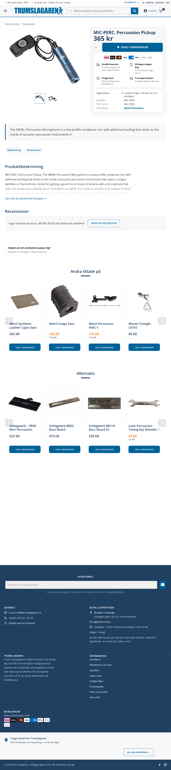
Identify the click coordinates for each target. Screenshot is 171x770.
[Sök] (134, 11)
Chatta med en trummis (22, 623)
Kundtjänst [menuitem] (130, 2)
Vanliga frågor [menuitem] (96, 681)
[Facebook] (159, 764)
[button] (5, 9)
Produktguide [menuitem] (96, 686)
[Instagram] (165, 764)
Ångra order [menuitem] (96, 675)
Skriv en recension (104, 223)
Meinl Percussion (134, 108)
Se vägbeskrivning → (101, 621)
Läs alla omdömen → (139, 752)
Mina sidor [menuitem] (95, 697)
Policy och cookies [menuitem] (99, 691)
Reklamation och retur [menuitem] (101, 664)
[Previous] (9, 321)
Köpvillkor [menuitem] (95, 670)
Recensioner (34, 150)
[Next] (162, 321)
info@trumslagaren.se (28, 612)
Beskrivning (14, 150)
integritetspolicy (114, 592)
